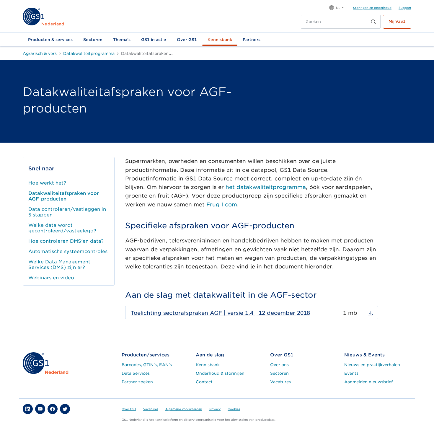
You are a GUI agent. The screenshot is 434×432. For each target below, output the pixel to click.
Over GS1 (187, 39)
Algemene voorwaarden (183, 409)
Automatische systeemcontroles (67, 251)
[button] (336, 7)
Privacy (215, 409)
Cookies (234, 409)
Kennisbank (220, 39)
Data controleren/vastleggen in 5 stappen (67, 212)
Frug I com (221, 204)
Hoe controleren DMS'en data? (66, 241)
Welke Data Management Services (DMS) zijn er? (59, 264)
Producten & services (50, 39)
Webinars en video (51, 278)
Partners (251, 39)
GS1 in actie (153, 39)
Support (405, 7)
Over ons (279, 364)
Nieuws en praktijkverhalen (372, 364)
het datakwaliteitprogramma (266, 187)
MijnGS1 (397, 21)
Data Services (136, 373)
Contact (204, 381)
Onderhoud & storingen (220, 373)
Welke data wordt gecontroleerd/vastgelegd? (62, 228)
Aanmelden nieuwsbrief (368, 381)
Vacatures (280, 381)
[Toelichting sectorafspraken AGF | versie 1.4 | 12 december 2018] (370, 313)
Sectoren (92, 39)
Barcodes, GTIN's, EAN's (147, 364)
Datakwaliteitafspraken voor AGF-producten (63, 196)
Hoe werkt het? (47, 183)
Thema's (121, 39)
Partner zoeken (137, 381)
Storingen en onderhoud (372, 7)
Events (351, 373)
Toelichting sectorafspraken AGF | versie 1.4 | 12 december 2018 (220, 313)
